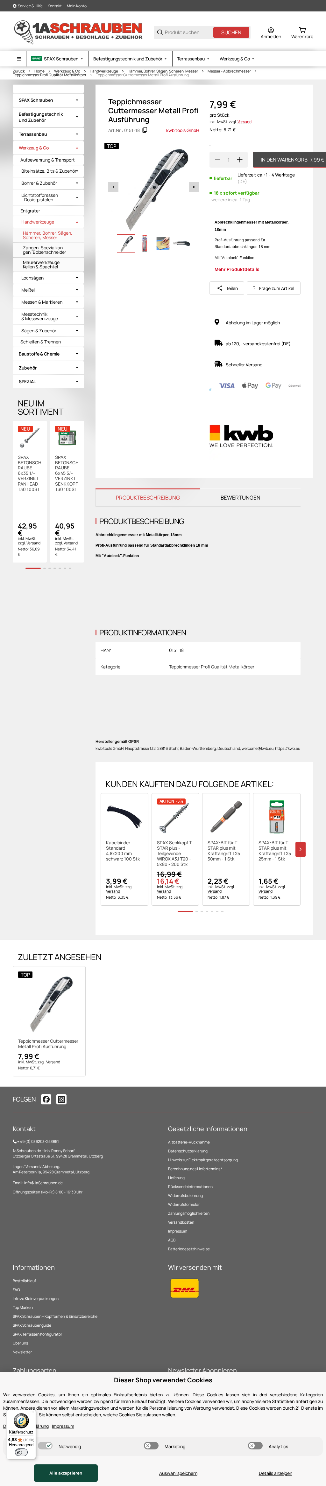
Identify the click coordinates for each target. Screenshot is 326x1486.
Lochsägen (32, 278)
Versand (244, 121)
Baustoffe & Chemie (39, 354)
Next (194, 187)
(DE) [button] (242, 181)
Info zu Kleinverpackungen (36, 1298)
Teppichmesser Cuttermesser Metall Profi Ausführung (142, 75)
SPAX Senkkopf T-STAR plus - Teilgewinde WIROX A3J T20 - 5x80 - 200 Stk (175, 853)
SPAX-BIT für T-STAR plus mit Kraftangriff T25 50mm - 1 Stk (224, 850)
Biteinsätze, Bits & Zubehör (48, 171)
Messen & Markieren (41, 302)
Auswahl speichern (178, 1473)
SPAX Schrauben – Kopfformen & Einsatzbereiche (55, 1316)
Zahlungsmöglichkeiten (188, 1213)
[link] (48, 100)
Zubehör (28, 368)
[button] (124, 816)
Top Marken (23, 1307)
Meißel (28, 290)
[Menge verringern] (217, 159)
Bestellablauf (24, 1280)
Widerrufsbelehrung (185, 1195)
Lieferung (176, 1177)
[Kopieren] (145, 130)
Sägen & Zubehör (38, 330)
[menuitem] (57, 58)
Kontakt (55, 6)
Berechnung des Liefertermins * (195, 1169)
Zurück (19, 71)
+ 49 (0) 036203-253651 (38, 1141)
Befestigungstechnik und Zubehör (41, 117)
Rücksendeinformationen (190, 1186)
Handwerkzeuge (104, 71)
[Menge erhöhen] (239, 159)
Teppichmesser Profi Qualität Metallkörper (49, 75)
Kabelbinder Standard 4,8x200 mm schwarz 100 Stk (123, 850)
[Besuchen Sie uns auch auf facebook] (46, 1099)
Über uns (20, 1343)
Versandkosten (181, 1222)
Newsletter (22, 1352)
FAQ (16, 1289)
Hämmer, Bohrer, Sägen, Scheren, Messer (163, 71)
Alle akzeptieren (65, 1473)
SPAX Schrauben (36, 100)
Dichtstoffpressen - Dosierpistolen (39, 197)
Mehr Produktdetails (237, 269)
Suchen (231, 32)
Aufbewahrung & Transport (47, 160)
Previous (113, 187)
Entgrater (30, 211)
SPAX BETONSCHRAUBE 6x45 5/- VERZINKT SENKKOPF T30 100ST (67, 473)
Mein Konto (77, 6)
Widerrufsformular (184, 1204)
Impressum (177, 1231)
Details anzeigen (275, 1473)
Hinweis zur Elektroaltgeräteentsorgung (203, 1160)
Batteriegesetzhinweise (189, 1249)
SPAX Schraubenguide (32, 1325)
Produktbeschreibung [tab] (148, 497)
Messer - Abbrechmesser (229, 71)
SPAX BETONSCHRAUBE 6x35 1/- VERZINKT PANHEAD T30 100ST (29, 473)
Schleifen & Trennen (40, 342)
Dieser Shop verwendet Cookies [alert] (163, 1380)
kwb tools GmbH (182, 130)
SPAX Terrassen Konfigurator (37, 1334)
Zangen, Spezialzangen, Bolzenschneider (44, 250)
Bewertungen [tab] (240, 497)
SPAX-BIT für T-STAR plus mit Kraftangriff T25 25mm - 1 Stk (275, 850)
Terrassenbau (33, 134)
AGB (171, 1240)
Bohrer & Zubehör (39, 183)
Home (39, 71)
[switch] (45, 1445)
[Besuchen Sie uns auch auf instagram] (61, 1099)
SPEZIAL (27, 381)
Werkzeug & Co (67, 71)
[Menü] (32, 1413)
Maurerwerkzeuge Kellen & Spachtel (41, 264)
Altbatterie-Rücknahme (189, 1142)
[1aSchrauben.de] (78, 32)
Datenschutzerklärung (188, 1151)
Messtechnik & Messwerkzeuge (39, 316)
